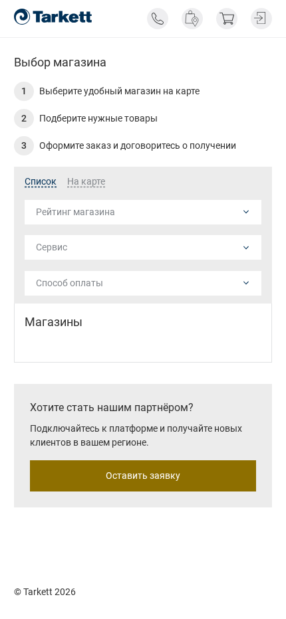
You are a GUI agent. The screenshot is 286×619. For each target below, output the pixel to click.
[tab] (41, 182)
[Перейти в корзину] (226, 18)
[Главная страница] (53, 17)
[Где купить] (192, 18)
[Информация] (157, 18)
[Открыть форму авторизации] (261, 18)
